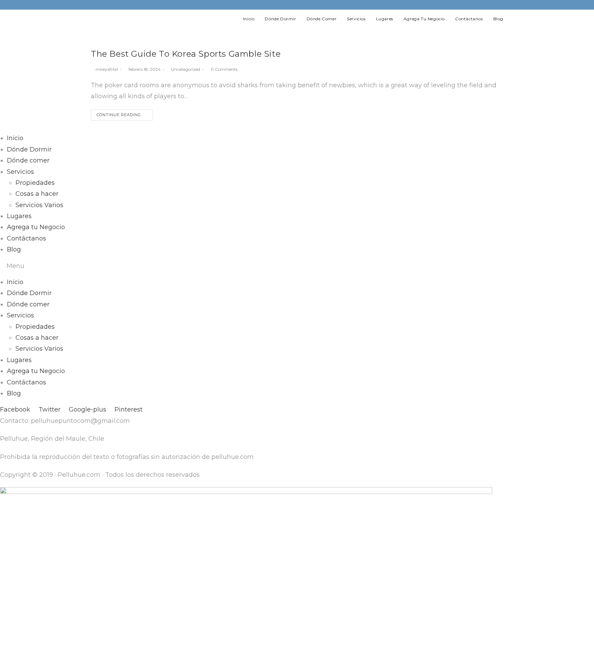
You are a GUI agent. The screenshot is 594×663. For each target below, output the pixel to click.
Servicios (20, 172)
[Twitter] (471, 4)
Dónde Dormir (29, 149)
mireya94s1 (107, 69)
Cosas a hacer (36, 194)
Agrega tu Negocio (36, 227)
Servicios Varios (39, 205)
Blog (14, 249)
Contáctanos (26, 238)
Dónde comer (28, 160)
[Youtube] (499, 4)
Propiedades (35, 183)
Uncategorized (185, 69)
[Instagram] (491, 4)
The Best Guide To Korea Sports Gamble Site (185, 54)
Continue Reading (119, 114)
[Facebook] (481, 4)
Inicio (15, 138)
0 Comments (224, 69)
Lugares (19, 216)
